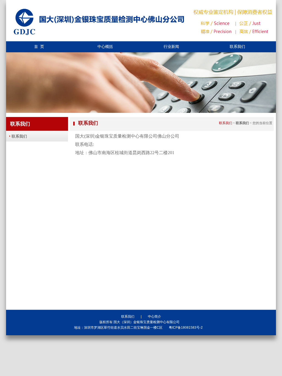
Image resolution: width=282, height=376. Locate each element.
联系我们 (237, 47)
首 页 (39, 47)
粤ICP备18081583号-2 (186, 327)
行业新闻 (171, 47)
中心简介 (154, 316)
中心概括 (105, 47)
